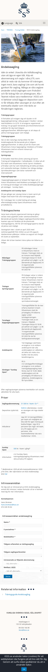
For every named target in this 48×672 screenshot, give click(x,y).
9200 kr (24, 408)
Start (2, 30)
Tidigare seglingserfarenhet (15, 552)
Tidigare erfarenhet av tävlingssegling (19, 544)
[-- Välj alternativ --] (22, 563)
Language (8, 23)
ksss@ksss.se (24, 630)
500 (15, 448)
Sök (20, 23)
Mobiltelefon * (9, 537)
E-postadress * (9, 529)
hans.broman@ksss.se (10, 505)
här (6, 474)
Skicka (8, 576)
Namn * (7, 522)
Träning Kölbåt (19, 30)
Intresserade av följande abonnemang (19, 560)
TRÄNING (10, 30)
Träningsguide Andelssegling (17, 594)
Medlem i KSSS (9, 567)
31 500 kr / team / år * (30, 403)
